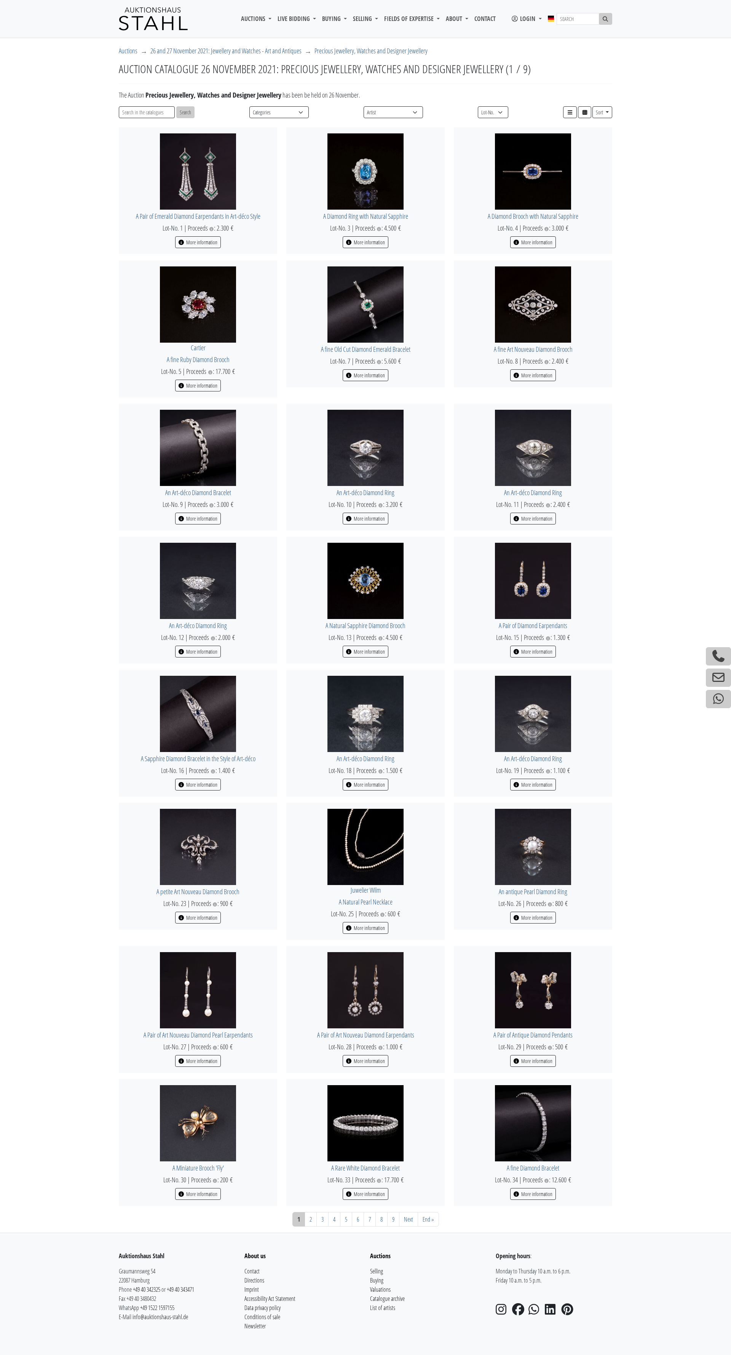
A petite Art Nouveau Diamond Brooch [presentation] (197, 891)
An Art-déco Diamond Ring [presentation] (365, 492)
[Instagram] (503, 1311)
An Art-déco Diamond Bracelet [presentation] (198, 492)
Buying (376, 1280)
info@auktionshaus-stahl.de (160, 1317)
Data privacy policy (262, 1308)
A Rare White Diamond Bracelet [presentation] (365, 1167)
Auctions (128, 50)
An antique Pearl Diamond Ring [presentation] (533, 891)
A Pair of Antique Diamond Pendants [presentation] (533, 1034)
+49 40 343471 (180, 1289)
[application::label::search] (606, 19)
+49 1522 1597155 (157, 1308)
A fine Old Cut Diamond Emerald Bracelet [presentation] (365, 349)
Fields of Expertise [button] (409, 18)
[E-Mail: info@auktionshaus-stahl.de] (718, 678)
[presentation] (198, 170)
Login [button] (528, 18)
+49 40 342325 (146, 1289)
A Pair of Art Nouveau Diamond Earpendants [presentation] (365, 1034)
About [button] (455, 18)
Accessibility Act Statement (269, 1298)
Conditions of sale (262, 1317)
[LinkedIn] (552, 1311)
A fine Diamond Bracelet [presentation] (533, 1167)
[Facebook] (519, 1311)
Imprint (251, 1289)
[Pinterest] (568, 1311)
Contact (485, 18)
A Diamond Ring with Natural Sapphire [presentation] (365, 216)
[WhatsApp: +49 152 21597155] (718, 699)
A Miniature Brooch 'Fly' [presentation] (198, 1167)
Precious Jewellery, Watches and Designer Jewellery (371, 50)
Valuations (380, 1289)
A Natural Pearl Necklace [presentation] (366, 901)
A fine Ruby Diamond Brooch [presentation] (198, 359)
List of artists (382, 1308)
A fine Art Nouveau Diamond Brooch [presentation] (533, 349)
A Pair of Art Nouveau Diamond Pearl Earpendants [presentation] (198, 1034)
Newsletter (255, 1326)
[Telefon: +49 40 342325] (718, 656)
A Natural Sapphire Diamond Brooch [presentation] (365, 625)
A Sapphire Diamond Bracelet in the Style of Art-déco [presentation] (198, 758)
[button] (570, 112)
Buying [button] (332, 18)
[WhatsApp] (536, 1311)
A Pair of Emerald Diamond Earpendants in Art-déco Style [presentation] (198, 216)
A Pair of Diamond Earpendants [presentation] (533, 625)
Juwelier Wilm (366, 890)
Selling (376, 1271)
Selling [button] (363, 18)
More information (201, 242)
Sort (600, 112)
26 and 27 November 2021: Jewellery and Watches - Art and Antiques (226, 50)
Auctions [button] (254, 18)
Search (185, 112)
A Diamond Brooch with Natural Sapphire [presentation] (533, 216)
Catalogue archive (387, 1298)
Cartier (198, 347)
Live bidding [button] (294, 18)
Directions (254, 1280)
